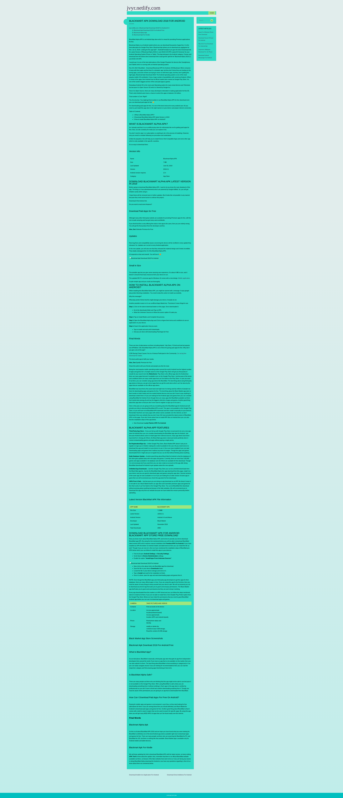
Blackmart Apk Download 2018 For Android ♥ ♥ (154, 28)
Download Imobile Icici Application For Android (144, 775)
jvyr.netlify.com (143, 8)
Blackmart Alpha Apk (140, 32)
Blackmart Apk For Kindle (142, 35)
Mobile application (184, 278)
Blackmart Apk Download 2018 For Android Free (149, 30)
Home (212, 13)
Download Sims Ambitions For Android (179, 775)
